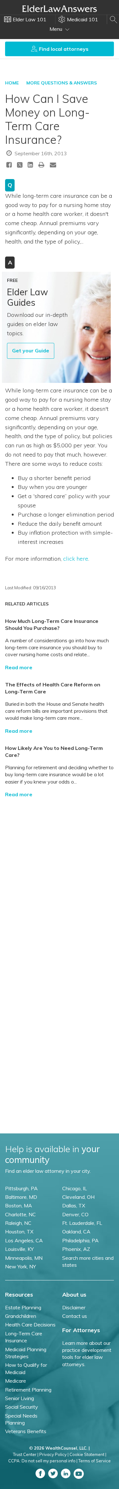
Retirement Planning (28, 1389)
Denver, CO (75, 1214)
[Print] (41, 165)
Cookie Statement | (87, 1454)
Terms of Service (94, 1460)
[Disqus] (59, 882)
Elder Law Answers (59, 8)
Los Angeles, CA (24, 1240)
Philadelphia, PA (80, 1240)
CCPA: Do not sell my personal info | (42, 1460)
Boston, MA (18, 1205)
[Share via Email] (53, 165)
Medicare (15, 1381)
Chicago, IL (74, 1188)
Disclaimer (73, 1307)
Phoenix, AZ (76, 1249)
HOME (12, 83)
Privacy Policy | (54, 1454)
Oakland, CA (76, 1231)
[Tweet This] (20, 166)
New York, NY (20, 1266)
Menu (56, 29)
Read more (18, 667)
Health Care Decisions (30, 1324)
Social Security (21, 1407)
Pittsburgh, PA (21, 1188)
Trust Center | (25, 1454)
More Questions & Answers (61, 83)
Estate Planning (23, 1307)
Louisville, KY (19, 1249)
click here (75, 558)
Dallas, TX (73, 1205)
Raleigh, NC (18, 1223)
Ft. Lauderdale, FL (82, 1223)
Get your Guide (30, 350)
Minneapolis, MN (24, 1258)
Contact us (74, 1316)
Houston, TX (19, 1231)
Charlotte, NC (20, 1214)
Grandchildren (20, 1316)
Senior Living (19, 1398)
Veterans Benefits (25, 1431)
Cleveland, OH (78, 1197)
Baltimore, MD (21, 1197)
